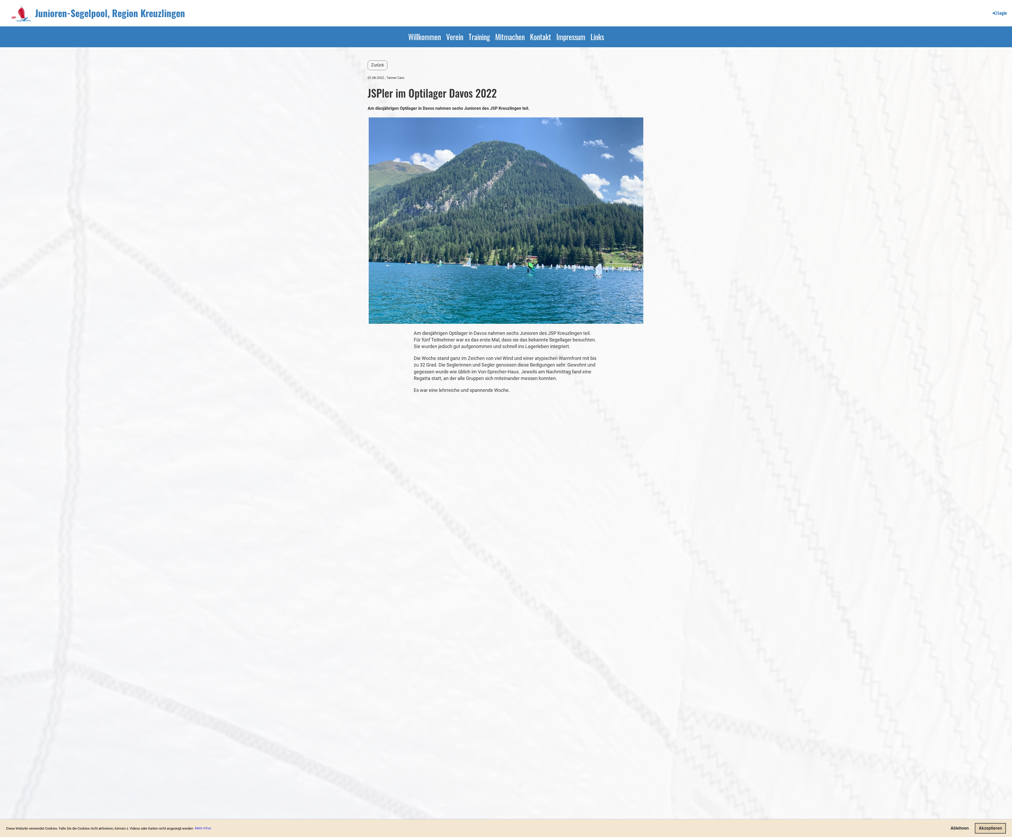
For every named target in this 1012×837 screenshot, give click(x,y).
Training (479, 36)
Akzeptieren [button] (990, 828)
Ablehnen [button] (960, 828)
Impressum (570, 36)
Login (1002, 13)
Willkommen (424, 36)
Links (597, 36)
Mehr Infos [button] (203, 828)
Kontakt (540, 36)
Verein (454, 36)
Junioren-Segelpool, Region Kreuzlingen (110, 13)
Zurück (377, 65)
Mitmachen (510, 36)
